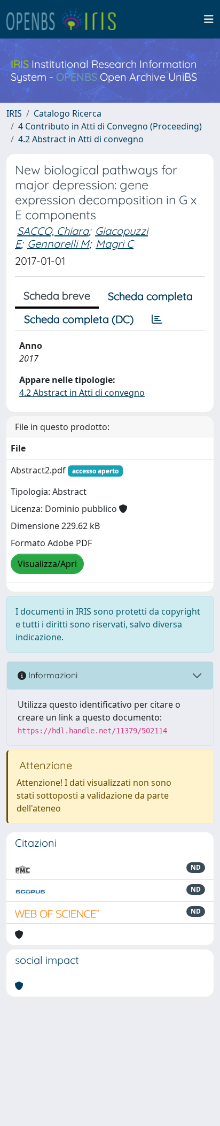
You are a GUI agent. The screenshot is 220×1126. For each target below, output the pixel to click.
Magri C (114, 243)
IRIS (14, 113)
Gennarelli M (58, 243)
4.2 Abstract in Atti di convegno (81, 139)
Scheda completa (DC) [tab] (78, 319)
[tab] (157, 319)
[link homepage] (65, 19)
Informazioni (51, 675)
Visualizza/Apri (47, 564)
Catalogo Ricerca (67, 113)
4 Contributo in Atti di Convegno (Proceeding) (110, 126)
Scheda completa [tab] (150, 296)
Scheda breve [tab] (56, 295)
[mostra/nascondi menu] (209, 19)
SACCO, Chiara (53, 231)
